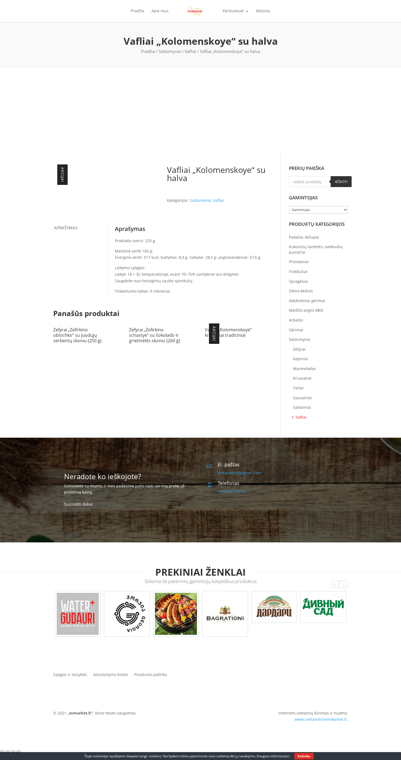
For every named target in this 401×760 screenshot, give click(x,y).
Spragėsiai (298, 281)
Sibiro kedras (301, 290)
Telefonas (229, 483)
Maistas (263, 11)
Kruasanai (302, 378)
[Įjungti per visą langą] (13, 751)
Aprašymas (65, 227)
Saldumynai (170, 51)
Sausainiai (302, 397)
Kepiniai (300, 358)
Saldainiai (302, 407)
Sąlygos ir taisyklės (70, 674)
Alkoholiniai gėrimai (307, 300)
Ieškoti (341, 181)
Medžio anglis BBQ (306, 310)
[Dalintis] (7, 751)
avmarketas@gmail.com (239, 472)
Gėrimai (296, 329)
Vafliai (190, 51)
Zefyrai (299, 349)
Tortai (298, 387)
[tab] (80, 228)
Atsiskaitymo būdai (110, 674)
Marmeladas (304, 368)
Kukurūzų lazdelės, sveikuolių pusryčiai (316, 249)
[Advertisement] (200, 109)
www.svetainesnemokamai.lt (321, 719)
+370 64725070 (231, 491)
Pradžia (137, 11)
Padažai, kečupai (304, 237)
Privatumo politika (150, 674)
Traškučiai (298, 271)
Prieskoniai (299, 261)
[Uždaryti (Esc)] (2, 751)
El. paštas (229, 464)
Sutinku (304, 756)
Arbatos (296, 320)
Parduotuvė (233, 11)
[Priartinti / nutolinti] (18, 751)
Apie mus (160, 11)
